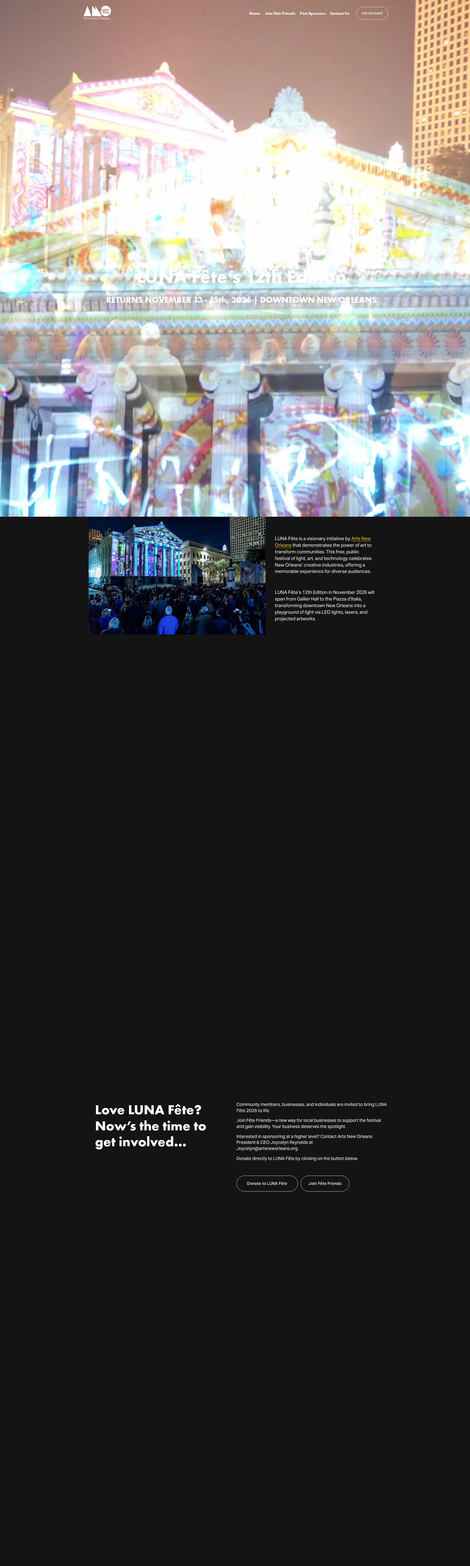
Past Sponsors (313, 13)
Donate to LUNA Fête (267, 1183)
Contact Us (339, 13)
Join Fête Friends (280, 13)
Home (254, 13)
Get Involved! (372, 13)
